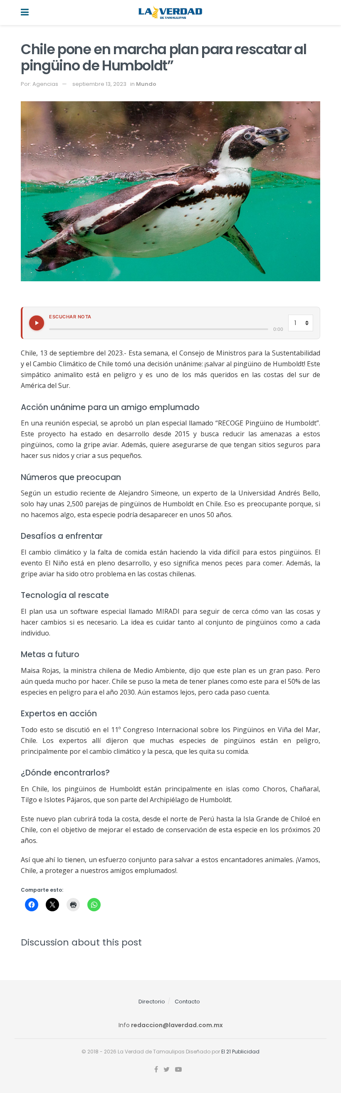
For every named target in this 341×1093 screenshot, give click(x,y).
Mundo (146, 84)
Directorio (151, 1001)
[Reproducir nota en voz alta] (36, 322)
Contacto (187, 1001)
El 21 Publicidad (240, 1051)
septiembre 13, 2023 (99, 84)
